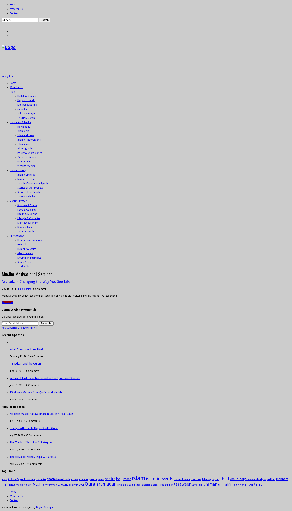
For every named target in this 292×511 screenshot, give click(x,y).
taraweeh (182, 484)
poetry (72, 484)
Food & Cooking (26, 209)
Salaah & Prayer (26, 113)
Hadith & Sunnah (26, 96)
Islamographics (26, 148)
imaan (127, 479)
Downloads (23, 126)
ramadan (22, 109)
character (41, 479)
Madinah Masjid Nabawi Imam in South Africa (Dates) (42, 413)
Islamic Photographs (29, 139)
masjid (19, 484)
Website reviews (26, 166)
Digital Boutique (44, 507)
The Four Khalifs (26, 196)
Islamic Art (23, 131)
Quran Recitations (27, 157)
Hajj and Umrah (26, 100)
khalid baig (238, 479)
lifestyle (260, 479)
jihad (224, 478)
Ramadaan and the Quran (25, 363)
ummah (210, 484)
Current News (17, 236)
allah (4, 479)
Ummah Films (25, 161)
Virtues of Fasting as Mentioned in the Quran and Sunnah (45, 378)
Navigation (8, 76)
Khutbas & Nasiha (27, 104)
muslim (28, 484)
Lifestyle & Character (28, 218)
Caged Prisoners (25, 479)
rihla (119, 484)
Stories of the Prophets (30, 187)
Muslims (38, 484)
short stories (157, 485)
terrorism (197, 484)
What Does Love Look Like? (26, 349)
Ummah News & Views (29, 240)
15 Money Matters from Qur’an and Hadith (36, 392)
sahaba (127, 484)
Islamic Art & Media (20, 122)
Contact (14, 13)
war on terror (253, 484)
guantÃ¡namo (96, 479)
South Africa (24, 262)
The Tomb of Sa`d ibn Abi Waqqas (31, 442)
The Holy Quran (26, 118)
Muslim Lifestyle (18, 201)
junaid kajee (24, 289)
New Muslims (24, 227)
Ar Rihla (12, 479)
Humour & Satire (26, 249)
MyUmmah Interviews (29, 257)
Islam (13, 91)
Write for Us (16, 9)
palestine (63, 484)
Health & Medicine (27, 214)
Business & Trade (27, 205)
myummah (51, 484)
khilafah (250, 479)
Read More (7, 302)
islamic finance (182, 479)
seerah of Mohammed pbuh (32, 183)
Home (13, 4)
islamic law (196, 479)
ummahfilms (227, 484)
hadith (110, 479)
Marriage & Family (27, 222)
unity (238, 485)
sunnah (169, 484)
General (21, 244)
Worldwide (23, 266)
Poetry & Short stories (29, 153)
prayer (80, 484)
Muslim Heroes (25, 179)
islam (138, 478)
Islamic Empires (26, 174)
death (51, 479)
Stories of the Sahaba (29, 192)
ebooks (74, 479)
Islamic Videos (25, 144)
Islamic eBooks (25, 135)
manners (282, 479)
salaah (137, 484)
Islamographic (210, 479)
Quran (91, 484)
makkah (271, 479)
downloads (62, 479)
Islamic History (18, 170)
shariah (146, 484)
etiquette (83, 479)
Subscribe (10, 327)
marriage (8, 484)
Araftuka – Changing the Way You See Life (36, 281)
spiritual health (25, 231)
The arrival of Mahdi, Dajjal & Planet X (33, 456)
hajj (119, 479)
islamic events (25, 253)
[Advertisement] (74, 64)
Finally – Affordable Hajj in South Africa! (34, 428)
